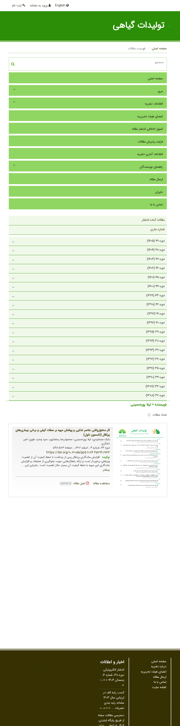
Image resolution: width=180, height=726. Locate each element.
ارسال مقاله (156, 179)
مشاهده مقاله (101, 483)
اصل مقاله (73, 483)
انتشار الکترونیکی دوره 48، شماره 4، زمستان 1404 (113, 674)
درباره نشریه (158, 666)
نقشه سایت (159, 687)
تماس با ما (156, 204)
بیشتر (106, 469)
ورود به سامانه (39, 5)
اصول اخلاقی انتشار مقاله (147, 128)
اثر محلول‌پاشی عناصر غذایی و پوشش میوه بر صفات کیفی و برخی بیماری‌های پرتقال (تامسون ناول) (63, 432)
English (60, 5)
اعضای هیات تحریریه (150, 116)
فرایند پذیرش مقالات (150, 141)
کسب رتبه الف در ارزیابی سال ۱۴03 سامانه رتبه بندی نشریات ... (113, 700)
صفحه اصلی (159, 48)
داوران (159, 192)
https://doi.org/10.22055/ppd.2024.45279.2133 (78, 452)
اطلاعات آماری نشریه (150, 154)
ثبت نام (17, 5)
